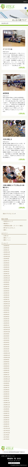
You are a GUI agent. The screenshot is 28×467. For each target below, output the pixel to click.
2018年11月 (7, 404)
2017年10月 (7, 432)
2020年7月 (6, 364)
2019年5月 (6, 391)
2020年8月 (6, 361)
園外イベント (7, 240)
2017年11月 (7, 430)
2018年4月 (6, 419)
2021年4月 (6, 344)
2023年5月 (6, 290)
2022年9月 (6, 308)
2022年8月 (6, 310)
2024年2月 (6, 271)
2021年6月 (6, 340)
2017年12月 (7, 428)
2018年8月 (6, 411)
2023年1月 (6, 299)
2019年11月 (7, 379)
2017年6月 (6, 439)
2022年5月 (6, 316)
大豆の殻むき (7, 139)
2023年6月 (6, 288)
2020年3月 (6, 370)
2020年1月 (6, 374)
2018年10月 (7, 407)
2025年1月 (6, 250)
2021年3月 (6, 346)
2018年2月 (6, 424)
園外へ (5, 230)
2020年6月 (6, 366)
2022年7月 (6, 312)
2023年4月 (6, 293)
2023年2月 (6, 297)
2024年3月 (6, 269)
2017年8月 (6, 437)
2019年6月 (6, 389)
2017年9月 (6, 434)
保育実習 (6, 93)
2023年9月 (6, 282)
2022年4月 (6, 318)
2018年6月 (6, 415)
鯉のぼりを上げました (9, 227)
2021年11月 (7, 329)
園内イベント (7, 237)
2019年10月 (7, 381)
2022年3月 (6, 321)
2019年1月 (6, 400)
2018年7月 (6, 413)
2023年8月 (6, 284)
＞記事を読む (21, 67)
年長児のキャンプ (8, 221)
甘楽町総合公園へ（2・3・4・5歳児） (14, 225)
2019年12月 (7, 376)
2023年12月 (7, 275)
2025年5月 (6, 245)
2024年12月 (7, 252)
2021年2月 (6, 348)
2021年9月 (6, 333)
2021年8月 (6, 336)
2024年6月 (6, 263)
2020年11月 (7, 355)
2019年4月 (6, 394)
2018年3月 (6, 422)
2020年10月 (7, 357)
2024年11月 (7, 254)
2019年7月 (6, 387)
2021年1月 (6, 351)
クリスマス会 (7, 49)
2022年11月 (7, 303)
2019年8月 (6, 385)
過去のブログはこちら (8, 213)
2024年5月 (6, 265)
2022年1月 (6, 325)
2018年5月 (6, 417)
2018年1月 (6, 426)
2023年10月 (7, 280)
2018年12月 (7, 402)
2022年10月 (7, 306)
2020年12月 (7, 353)
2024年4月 (6, 267)
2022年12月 (7, 301)
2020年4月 (6, 368)
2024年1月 (6, 273)
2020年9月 (6, 359)
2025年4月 (6, 247)
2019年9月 (6, 383)
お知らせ (6, 235)
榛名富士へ (6, 223)
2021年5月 (6, 342)
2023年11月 (7, 278)
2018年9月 (6, 409)
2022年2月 (6, 323)
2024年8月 (6, 258)
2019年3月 (6, 396)
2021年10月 (7, 331)
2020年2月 (6, 372)
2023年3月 (6, 295)
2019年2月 (6, 398)
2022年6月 (6, 314)
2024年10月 (7, 256)
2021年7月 (6, 338)
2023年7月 (6, 286)
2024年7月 (6, 260)
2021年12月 (7, 327)
